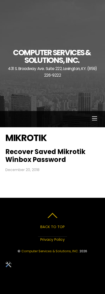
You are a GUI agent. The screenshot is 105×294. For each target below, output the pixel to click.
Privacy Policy (52, 239)
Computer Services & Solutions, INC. (50, 251)
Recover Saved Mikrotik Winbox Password (45, 155)
